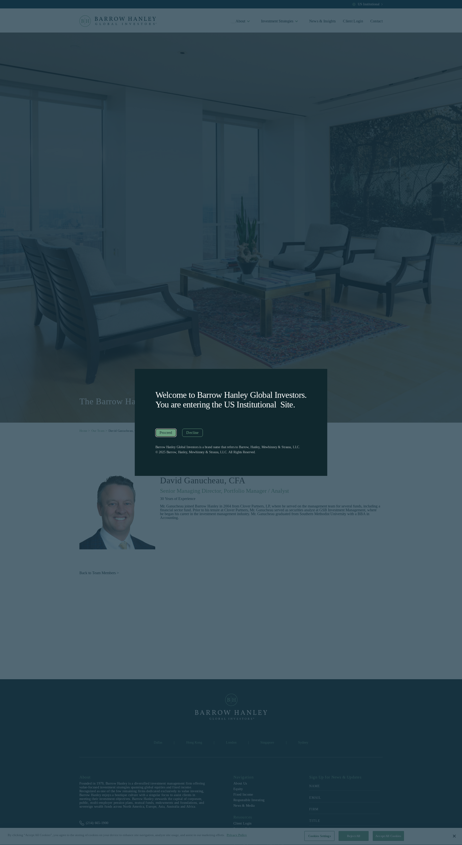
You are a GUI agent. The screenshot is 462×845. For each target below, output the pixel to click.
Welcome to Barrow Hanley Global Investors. (231, 395)
